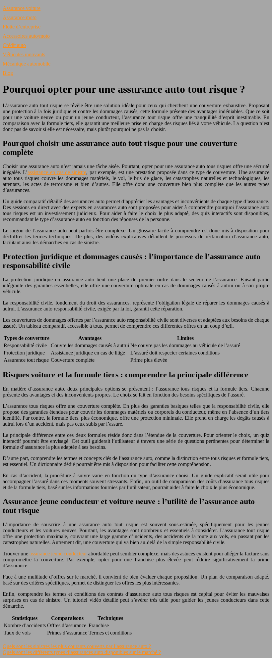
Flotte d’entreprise (21, 26)
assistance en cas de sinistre (57, 172)
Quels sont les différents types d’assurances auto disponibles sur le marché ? (82, 652)
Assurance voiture (21, 8)
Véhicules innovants (24, 54)
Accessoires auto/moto (26, 36)
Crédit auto (14, 45)
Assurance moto (19, 17)
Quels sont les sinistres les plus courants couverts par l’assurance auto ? (77, 646)
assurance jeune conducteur (58, 553)
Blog (8, 73)
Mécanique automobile (26, 64)
